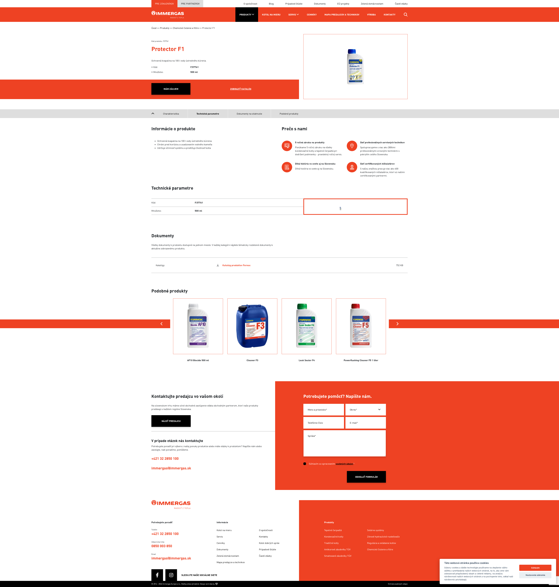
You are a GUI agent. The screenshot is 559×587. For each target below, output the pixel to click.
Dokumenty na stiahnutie (249, 113)
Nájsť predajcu (171, 421)
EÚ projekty (343, 3)
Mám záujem (171, 88)
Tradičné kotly (331, 543)
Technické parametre (208, 113)
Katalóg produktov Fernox (236, 265)
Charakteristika (171, 113)
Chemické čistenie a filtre (380, 549)
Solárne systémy (375, 530)
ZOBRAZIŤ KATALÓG (240, 88)
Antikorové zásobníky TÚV (337, 549)
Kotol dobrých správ (269, 543)
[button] (161, 323)
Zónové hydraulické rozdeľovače (383, 536)
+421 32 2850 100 (165, 458)
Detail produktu (198, 339)
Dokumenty (320, 3)
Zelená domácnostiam (372, 3)
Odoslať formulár (366, 476)
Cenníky (221, 543)
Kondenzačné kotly (333, 536)
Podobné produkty (289, 113)
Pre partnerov (190, 3)
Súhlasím (535, 568)
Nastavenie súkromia (535, 575)
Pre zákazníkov (164, 3)
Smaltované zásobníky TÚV (337, 555)
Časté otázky (401, 3)
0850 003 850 (161, 546)
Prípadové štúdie (293, 3)
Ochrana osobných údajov (398, 584)
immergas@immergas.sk (171, 468)
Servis (220, 536)
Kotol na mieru (224, 530)
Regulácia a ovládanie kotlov (381, 543)
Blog (271, 3)
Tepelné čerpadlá (333, 530)
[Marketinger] (217, 583)
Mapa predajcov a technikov (231, 562)
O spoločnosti (250, 3)
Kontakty (263, 536)
